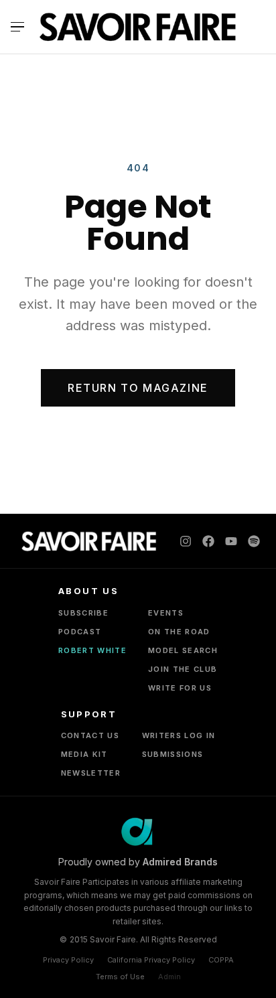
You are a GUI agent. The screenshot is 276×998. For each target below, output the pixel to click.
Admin (169, 976)
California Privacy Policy (151, 960)
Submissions (173, 754)
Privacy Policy (68, 960)
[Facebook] (208, 541)
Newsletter (91, 773)
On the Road (179, 631)
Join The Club (182, 669)
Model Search (183, 650)
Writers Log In (178, 735)
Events (166, 613)
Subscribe (83, 613)
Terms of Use (120, 976)
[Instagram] (186, 541)
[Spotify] (254, 541)
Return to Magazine (138, 388)
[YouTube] (231, 541)
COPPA (221, 960)
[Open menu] (21, 27)
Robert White (92, 650)
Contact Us (90, 735)
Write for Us (180, 688)
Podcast (79, 631)
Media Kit (84, 754)
